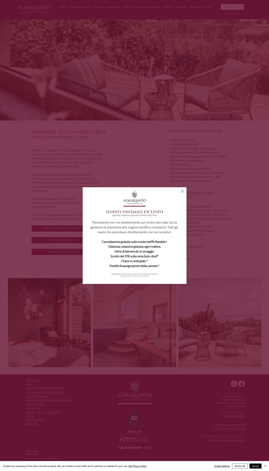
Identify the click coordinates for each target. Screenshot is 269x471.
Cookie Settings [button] (222, 466)
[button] (182, 191)
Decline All (240, 466)
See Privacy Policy (137, 466)
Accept (255, 466)
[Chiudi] (265, 466)
